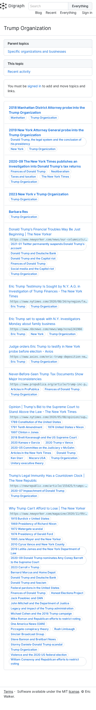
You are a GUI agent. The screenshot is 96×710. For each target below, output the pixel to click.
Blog (38, 13)
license (74, 691)
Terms (8, 691)
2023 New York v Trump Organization (39, 194)
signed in (34, 86)
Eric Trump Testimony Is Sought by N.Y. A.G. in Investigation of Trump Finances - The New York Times (45, 291)
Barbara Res (18, 212)
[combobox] (48, 6)
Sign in (87, 13)
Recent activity (19, 71)
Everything (68, 13)
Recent (51, 13)
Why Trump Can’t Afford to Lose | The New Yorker (47, 508)
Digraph (16, 6)
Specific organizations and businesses (37, 51)
